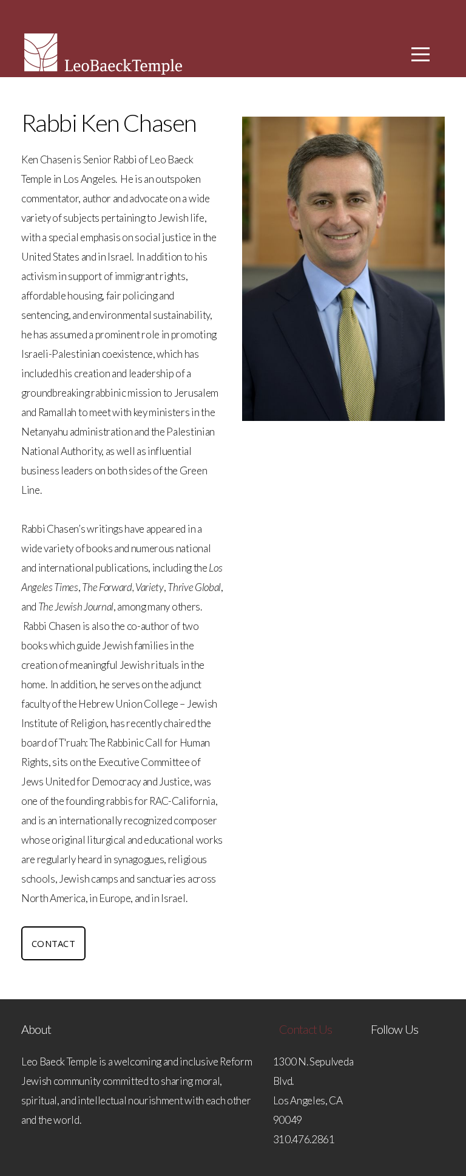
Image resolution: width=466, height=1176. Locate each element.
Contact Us (306, 1029)
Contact (53, 943)
